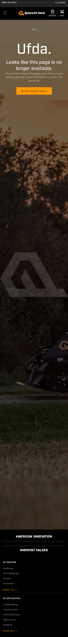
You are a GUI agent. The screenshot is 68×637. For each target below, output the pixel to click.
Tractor (7, 578)
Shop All (9, 590)
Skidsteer (8, 568)
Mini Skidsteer (11, 573)
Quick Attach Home (34, 90)
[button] (60, 2)
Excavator (8, 583)
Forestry (7, 624)
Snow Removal (11, 614)
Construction (10, 609)
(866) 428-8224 (9, 3)
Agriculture (9, 619)
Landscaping (10, 604)
